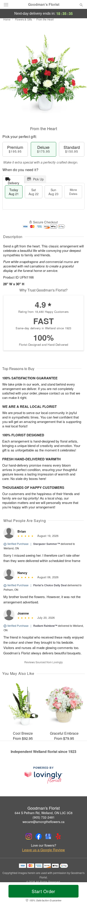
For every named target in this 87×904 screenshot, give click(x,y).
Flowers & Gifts (23, 19)
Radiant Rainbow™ (45, 626)
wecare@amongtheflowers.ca (43, 821)
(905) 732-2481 (44, 817)
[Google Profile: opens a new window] (48, 836)
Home (6, 19)
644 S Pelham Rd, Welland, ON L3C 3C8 (43, 813)
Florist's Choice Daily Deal (50, 585)
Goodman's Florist (43, 4)
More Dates (73, 192)
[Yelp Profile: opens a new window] (58, 836)
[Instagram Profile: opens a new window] (29, 836)
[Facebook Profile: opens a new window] (38, 836)
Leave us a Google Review (43, 849)
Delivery (13, 182)
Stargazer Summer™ (46, 544)
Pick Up (38, 179)
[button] (77, 894)
